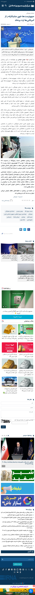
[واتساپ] (14, 572)
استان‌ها (20, 197)
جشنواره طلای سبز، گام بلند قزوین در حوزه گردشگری (19, 515)
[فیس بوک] (6, 569)
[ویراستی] (9, 569)
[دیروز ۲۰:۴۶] (17, 449)
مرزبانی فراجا (16, 217)
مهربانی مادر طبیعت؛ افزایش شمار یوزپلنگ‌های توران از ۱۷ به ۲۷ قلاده (17, 531)
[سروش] (12, 569)
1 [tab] (8, 435)
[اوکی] (20, 572)
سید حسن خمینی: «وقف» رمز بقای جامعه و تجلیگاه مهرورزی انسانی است (17, 547)
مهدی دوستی (19, 211)
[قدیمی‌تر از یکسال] (26, 248)
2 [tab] (6, 435)
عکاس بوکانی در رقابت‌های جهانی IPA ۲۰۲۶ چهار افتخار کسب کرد (16, 512)
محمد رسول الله (28, 211)
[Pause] (3, 307)
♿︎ (31, 590)
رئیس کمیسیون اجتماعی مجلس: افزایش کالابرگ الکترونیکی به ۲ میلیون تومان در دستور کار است (17, 518)
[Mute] (6, 307)
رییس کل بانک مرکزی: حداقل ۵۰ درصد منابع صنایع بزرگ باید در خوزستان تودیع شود (17, 542)
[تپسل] (2, 288)
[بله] (20, 569)
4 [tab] (2, 435)
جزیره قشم (29, 217)
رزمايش (23, 217)
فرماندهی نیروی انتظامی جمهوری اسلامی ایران (15, 214)
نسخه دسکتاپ (17, 564)
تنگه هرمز (22, 220)
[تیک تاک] (3, 569)
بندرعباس (9, 217)
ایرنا (20, 6)
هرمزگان (15, 197)
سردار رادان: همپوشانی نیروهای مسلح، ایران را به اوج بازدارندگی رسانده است (9, 258)
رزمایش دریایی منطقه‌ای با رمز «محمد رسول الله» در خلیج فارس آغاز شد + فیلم (26, 278)
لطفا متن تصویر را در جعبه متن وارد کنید (24, 420)
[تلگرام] (32, 569)
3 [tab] (4, 435)
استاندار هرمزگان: (30, 13)
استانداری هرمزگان (9, 211)
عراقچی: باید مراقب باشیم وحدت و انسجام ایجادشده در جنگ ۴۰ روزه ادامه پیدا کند (17, 463)
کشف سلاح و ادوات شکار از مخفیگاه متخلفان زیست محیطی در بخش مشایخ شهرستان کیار (17, 535)
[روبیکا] (26, 569)
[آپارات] (23, 569)
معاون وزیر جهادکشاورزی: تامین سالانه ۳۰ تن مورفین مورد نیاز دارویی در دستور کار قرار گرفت (17, 523)
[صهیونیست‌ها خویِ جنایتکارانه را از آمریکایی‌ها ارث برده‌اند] (17, 36)
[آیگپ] (17, 569)
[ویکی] (17, 572)
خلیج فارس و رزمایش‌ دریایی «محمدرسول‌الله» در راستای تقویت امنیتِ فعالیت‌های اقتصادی (27, 259)
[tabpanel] (17, 453)
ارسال (3, 427)
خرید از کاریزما (17, 317)
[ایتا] (14, 569)
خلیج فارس (29, 220)
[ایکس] (29, 569)
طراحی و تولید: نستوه (17, 583)
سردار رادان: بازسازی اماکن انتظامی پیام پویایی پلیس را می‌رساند (17, 539)
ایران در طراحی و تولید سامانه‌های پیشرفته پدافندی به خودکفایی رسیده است (16, 527)
